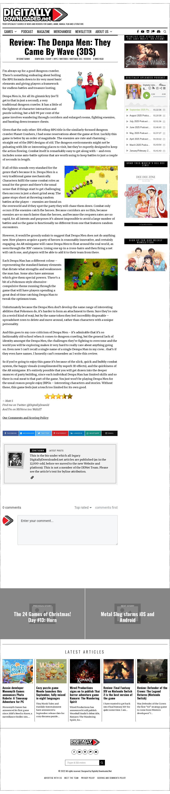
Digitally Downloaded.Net (102, 771)
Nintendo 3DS (76, 58)
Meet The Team (71, 778)
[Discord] (158, 32)
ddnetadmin (24, 58)
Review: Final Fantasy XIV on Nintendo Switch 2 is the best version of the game (117, 693)
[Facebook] (138, 32)
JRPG (55, 58)
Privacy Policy (88, 778)
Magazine (43, 31)
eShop (48, 58)
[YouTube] (142, 32)
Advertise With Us (53, 778)
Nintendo (64, 58)
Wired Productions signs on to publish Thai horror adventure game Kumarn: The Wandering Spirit (85, 695)
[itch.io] (148, 32)
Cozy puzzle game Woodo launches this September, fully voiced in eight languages (50, 693)
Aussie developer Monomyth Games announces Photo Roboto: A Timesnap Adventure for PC (14, 695)
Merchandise (62, 31)
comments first (106, 507)
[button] (102, 762)
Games (8, 31)
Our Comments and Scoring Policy (25, 417)
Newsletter (83, 31)
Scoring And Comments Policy (111, 778)
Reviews (87, 58)
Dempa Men (39, 58)
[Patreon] (153, 32)
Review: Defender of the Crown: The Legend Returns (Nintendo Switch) (152, 693)
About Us (101, 31)
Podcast (27, 31)
